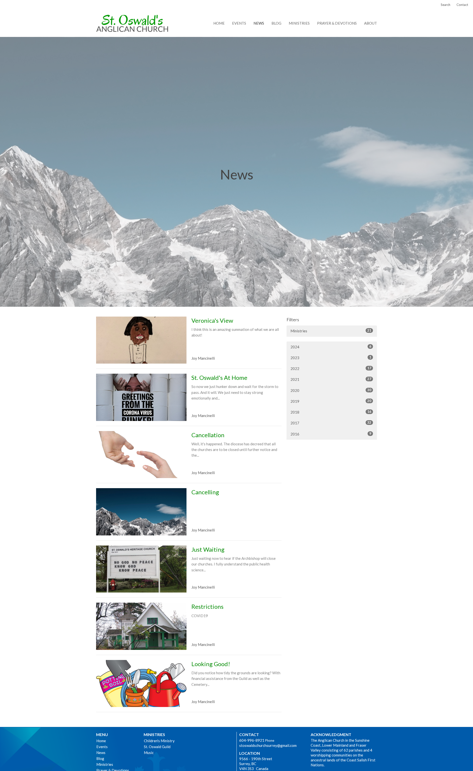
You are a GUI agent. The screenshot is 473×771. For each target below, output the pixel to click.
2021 (330, 379)
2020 (330, 390)
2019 (330, 401)
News (258, 23)
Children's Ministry (159, 741)
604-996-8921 (251, 740)
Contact (462, 5)
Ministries (299, 23)
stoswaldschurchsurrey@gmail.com (268, 745)
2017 (330, 422)
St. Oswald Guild (157, 746)
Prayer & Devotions (337, 23)
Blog (276, 23)
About (370, 23)
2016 (330, 434)
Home (219, 23)
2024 (330, 346)
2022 (330, 368)
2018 (330, 412)
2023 (330, 357)
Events (239, 23)
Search (445, 5)
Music (149, 752)
